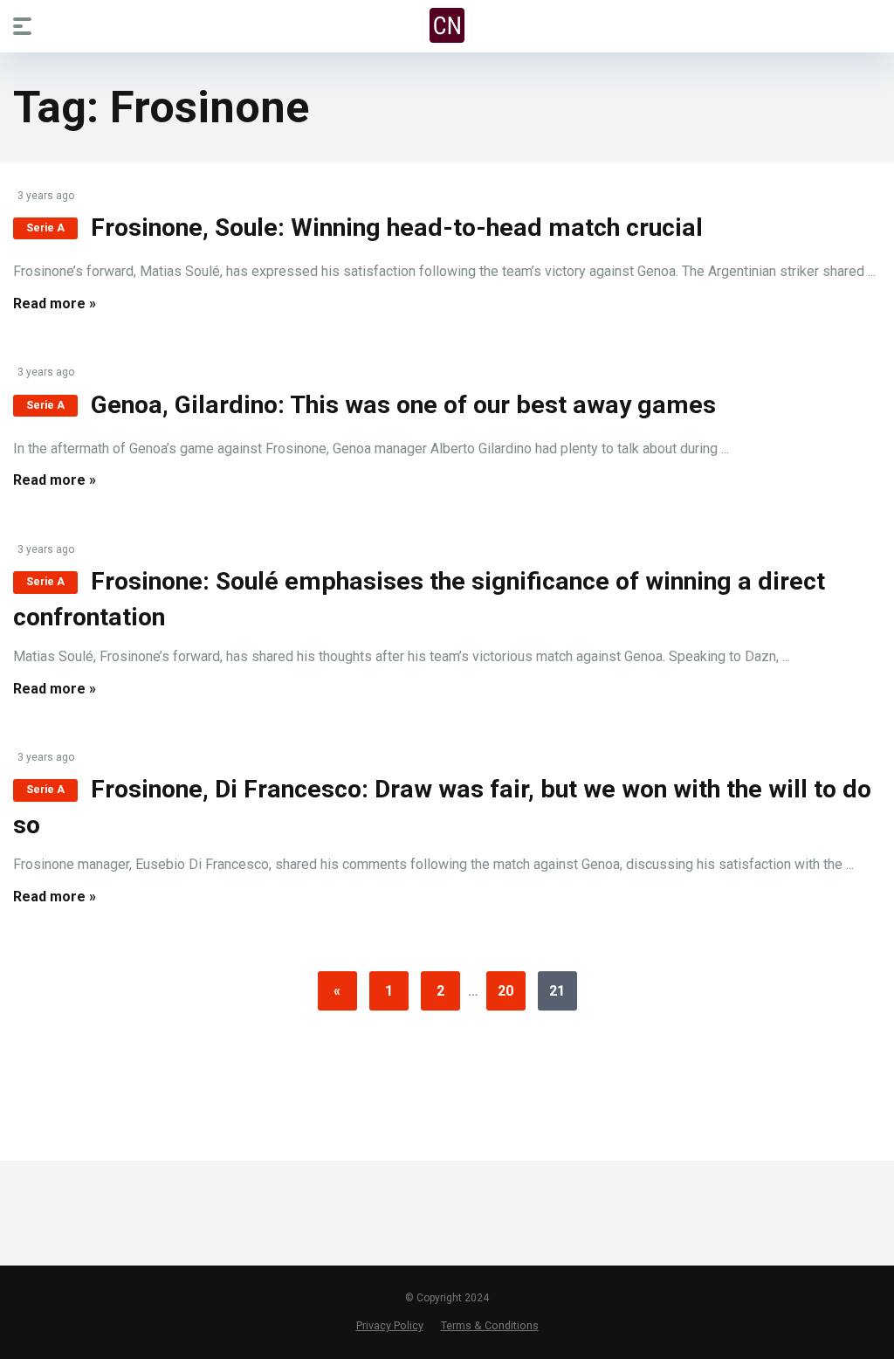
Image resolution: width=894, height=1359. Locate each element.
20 (505, 991)
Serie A (45, 228)
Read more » (54, 303)
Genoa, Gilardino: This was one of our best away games (403, 404)
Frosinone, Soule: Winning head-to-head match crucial (397, 227)
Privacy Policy (389, 1325)
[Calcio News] (447, 25)
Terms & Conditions (490, 1325)
